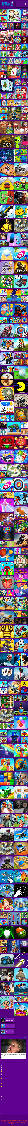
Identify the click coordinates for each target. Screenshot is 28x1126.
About (4, 1122)
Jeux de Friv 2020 (5, 8)
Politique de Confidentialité (13, 1122)
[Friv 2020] (12, 3)
